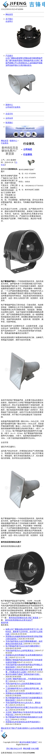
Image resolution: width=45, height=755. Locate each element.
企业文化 (9, 114)
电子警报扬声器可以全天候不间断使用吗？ (23, 646)
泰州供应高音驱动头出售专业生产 (19, 620)
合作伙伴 (9, 118)
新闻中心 (9, 105)
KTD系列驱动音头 (24, 65)
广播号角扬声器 (13, 60)
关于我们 (9, 19)
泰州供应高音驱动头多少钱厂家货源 (23, 618)
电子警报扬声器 (26, 60)
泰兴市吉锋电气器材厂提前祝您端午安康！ (23, 674)
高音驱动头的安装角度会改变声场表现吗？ (23, 722)
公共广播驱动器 (12, 58)
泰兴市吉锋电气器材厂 (28, 742)
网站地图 (26, 748)
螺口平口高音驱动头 (19, 63)
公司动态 (9, 107)
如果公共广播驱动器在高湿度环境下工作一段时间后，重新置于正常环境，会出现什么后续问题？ (24, 631)
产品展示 (9, 56)
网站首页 (9, 14)
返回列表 (4, 622)
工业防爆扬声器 (34, 63)
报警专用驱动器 (24, 58)
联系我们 (9, 123)
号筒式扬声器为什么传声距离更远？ (20, 651)
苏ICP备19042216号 (14, 748)
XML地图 (35, 748)
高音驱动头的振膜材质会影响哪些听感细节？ (24, 693)
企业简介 (9, 21)
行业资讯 (16, 107)
